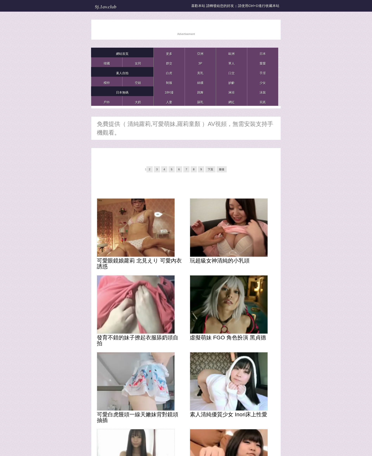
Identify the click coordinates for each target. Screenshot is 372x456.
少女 (263, 81)
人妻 (169, 101)
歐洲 (232, 52)
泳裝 (263, 91)
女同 (138, 62)
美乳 (200, 72)
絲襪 (200, 81)
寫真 (263, 101)
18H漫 (169, 91)
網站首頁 (122, 52)
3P (200, 62)
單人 (232, 62)
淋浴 (232, 91)
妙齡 (232, 81)
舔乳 (200, 101)
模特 (107, 81)
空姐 (138, 81)
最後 (227, 171)
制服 (169, 81)
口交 (232, 72)
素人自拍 (122, 72)
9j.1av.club (112, 5)
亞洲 (200, 52)
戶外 (107, 101)
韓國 (107, 62)
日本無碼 (122, 91)
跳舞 (200, 91)
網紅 (232, 101)
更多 (169, 52)
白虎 (169, 72)
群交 (169, 62)
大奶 (138, 101)
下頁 (214, 171)
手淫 (263, 72)
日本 (263, 52)
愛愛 (263, 62)
